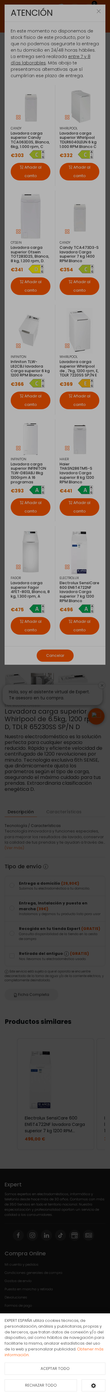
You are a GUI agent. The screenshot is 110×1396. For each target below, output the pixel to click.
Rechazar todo (41, 1385)
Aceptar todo (55, 1368)
